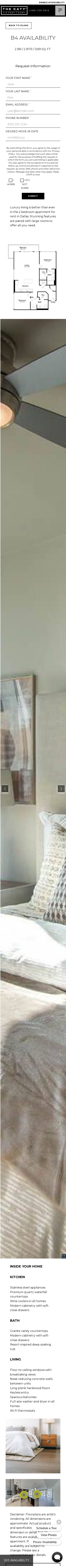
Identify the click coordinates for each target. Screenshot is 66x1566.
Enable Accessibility (52, 2)
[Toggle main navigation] (60, 10)
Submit (33, 196)
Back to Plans (19, 25)
